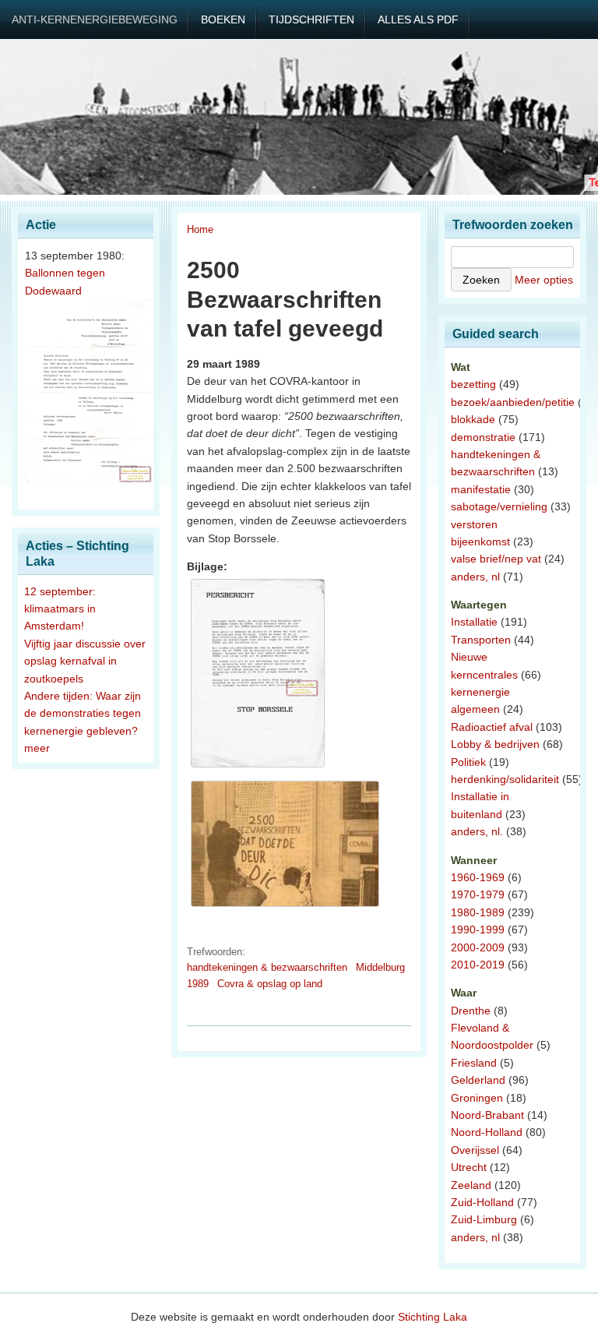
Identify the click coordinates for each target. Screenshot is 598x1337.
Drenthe (471, 1010)
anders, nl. (477, 831)
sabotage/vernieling (499, 506)
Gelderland (478, 1080)
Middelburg (380, 967)
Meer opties (544, 279)
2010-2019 (478, 964)
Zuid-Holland (482, 1202)
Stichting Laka (432, 1317)
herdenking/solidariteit (505, 779)
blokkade (473, 419)
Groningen (477, 1098)
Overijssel (475, 1150)
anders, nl (475, 576)
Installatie (474, 622)
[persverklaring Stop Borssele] (258, 767)
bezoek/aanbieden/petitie (513, 402)
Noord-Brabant (487, 1115)
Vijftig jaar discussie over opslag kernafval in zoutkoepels (85, 661)
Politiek (468, 762)
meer (37, 748)
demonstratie (483, 437)
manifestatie (481, 489)
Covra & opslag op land (269, 984)
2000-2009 (478, 947)
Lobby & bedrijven (495, 744)
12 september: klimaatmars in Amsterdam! (60, 609)
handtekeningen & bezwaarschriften (267, 967)
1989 (198, 984)
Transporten (481, 639)
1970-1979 (478, 894)
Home (200, 229)
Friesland (474, 1063)
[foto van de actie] (285, 907)
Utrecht (469, 1167)
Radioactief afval (492, 727)
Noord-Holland (486, 1132)
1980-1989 (478, 912)
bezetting (473, 384)
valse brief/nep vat (496, 558)
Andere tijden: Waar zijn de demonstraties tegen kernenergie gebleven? (82, 713)
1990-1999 (478, 929)
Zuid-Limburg (484, 1219)
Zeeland (471, 1185)
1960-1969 (478, 877)
